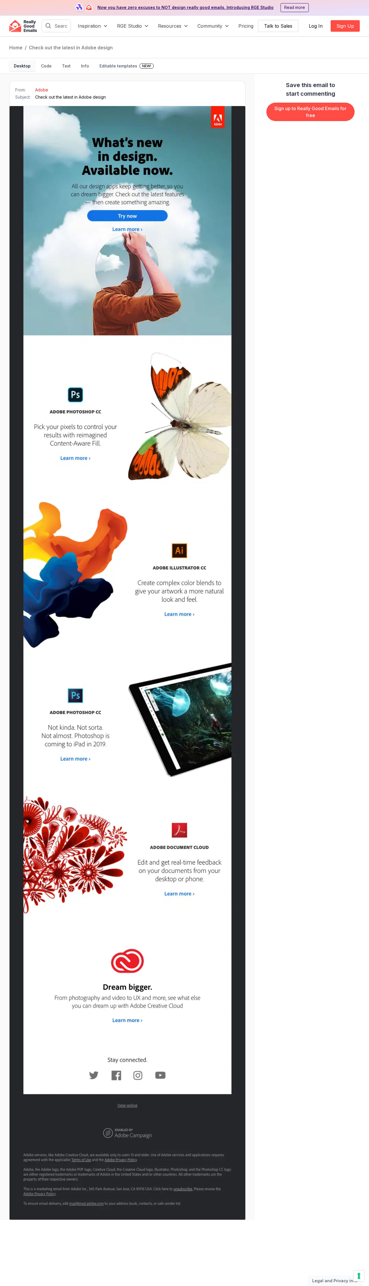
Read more (294, 7)
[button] (92, 26)
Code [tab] (46, 65)
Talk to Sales (278, 26)
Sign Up (345, 26)
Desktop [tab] (22, 65)
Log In (316, 26)
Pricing (245, 26)
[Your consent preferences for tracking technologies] (358, 1275)
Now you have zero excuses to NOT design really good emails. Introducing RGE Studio (185, 7)
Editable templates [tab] (125, 65)
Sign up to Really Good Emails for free (310, 112)
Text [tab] (66, 65)
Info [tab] (85, 65)
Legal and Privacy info (334, 1280)
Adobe (41, 89)
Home (15, 47)
